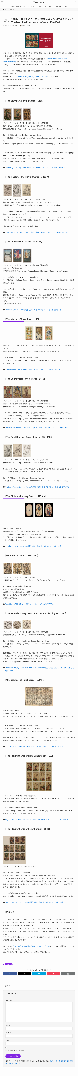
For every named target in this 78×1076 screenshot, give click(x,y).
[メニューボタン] (2, 2)
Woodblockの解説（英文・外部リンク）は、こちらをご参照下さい (29, 604)
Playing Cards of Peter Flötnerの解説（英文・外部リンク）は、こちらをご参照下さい (36, 902)
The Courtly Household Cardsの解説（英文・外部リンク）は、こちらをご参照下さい (36, 427)
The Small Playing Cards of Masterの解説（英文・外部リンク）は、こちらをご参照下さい (38, 487)
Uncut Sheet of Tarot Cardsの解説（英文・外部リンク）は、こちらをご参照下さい (35, 746)
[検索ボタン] (75, 2)
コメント (8, 1000)
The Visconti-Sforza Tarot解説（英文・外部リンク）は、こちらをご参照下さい (34, 369)
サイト (7, 1040)
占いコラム (9, 964)
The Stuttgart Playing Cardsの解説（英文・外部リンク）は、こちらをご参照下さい (35, 167)
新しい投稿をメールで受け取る (14, 1050)
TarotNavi (39, 2)
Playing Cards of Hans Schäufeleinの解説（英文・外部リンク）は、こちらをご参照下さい (38, 819)
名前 (7, 1025)
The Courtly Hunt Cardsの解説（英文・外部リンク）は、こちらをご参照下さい (34, 310)
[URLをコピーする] (68, 973)
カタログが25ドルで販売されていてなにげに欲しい (31, 946)
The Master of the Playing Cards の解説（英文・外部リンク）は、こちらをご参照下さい (37, 232)
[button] (10, 973)
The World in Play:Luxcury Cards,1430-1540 (30, 76)
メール (8, 1033)
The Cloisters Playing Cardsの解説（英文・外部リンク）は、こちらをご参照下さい (35, 546)
